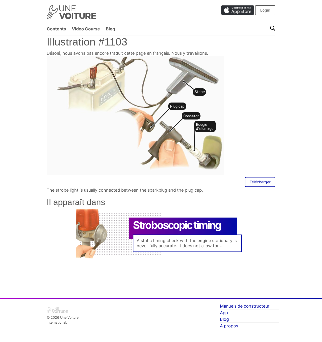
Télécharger (260, 182)
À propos (229, 325)
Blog (110, 28)
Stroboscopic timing (177, 224)
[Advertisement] (161, 275)
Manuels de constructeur (244, 306)
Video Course (86, 28)
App (224, 312)
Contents (56, 28)
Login (265, 10)
